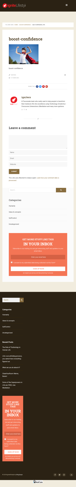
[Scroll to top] (71, 474)
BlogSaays (19, 474)
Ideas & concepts (15, 212)
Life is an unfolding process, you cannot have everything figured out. (12, 358)
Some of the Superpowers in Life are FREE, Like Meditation (12, 385)
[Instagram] (64, 474)
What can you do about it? (11, 367)
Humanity (12, 206)
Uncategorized (14, 224)
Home (16, 24)
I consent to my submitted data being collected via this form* (34, 263)
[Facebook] (55, 474)
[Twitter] (59, 474)
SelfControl (13, 218)
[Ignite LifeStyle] (14, 5)
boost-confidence (25, 24)
